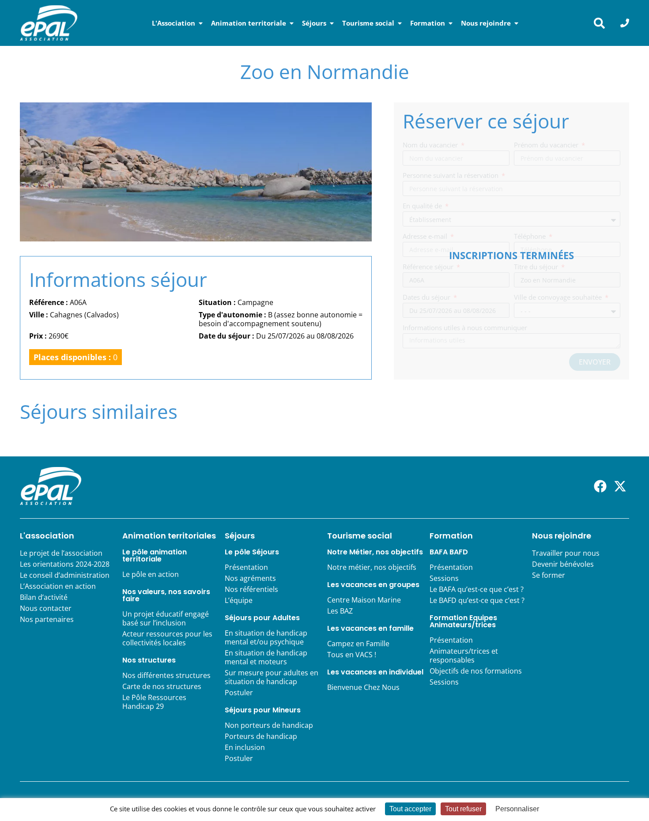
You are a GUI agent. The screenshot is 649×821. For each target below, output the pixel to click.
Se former (548, 575)
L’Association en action (58, 586)
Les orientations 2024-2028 (64, 564)
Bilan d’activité (44, 597)
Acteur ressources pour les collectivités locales (167, 638)
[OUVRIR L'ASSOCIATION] (200, 23)
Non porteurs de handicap (269, 725)
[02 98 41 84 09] (624, 23)
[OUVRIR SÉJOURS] (331, 23)
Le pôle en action (150, 574)
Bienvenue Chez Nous (363, 687)
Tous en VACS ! (351, 654)
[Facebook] (600, 486)
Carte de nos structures (161, 686)
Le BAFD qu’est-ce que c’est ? (477, 600)
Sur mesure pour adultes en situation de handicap (271, 677)
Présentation (246, 567)
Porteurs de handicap (261, 736)
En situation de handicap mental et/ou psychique (266, 637)
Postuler (239, 692)
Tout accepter (410, 809)
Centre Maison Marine (364, 599)
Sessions (444, 578)
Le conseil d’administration (64, 575)
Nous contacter (46, 608)
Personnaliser (517, 809)
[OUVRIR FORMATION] (450, 23)
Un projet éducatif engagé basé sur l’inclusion (165, 618)
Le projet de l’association (61, 553)
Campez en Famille (358, 643)
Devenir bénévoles (563, 564)
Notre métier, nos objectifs (371, 567)
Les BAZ (340, 610)
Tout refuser (463, 809)
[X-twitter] (620, 486)
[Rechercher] (599, 23)
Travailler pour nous (566, 553)
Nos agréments (250, 578)
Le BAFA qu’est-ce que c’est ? (477, 589)
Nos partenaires (47, 619)
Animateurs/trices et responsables (464, 655)
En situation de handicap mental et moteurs (266, 657)
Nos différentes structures (166, 675)
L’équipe (239, 600)
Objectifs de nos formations (476, 671)
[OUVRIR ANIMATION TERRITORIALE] (291, 23)
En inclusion (245, 747)
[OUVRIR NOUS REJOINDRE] (516, 23)
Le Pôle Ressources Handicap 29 (154, 702)
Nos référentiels (251, 589)
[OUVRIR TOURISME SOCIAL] (399, 23)
